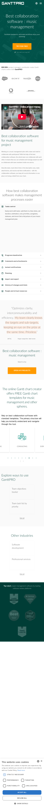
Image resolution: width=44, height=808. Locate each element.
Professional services (21, 559)
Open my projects (22, 370)
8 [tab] (32, 458)
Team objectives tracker (19, 490)
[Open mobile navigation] (40, 3)
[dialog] (22, 783)
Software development (18, 546)
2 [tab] (11, 458)
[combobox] (38, 761)
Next (23, 461)
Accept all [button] (22, 792)
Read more (21, 770)
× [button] (41, 761)
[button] (22, 803)
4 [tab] (18, 458)
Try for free (22, 46)
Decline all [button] (22, 798)
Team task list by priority (19, 505)
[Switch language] (36, 3)
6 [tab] (25, 458)
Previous (20, 461)
